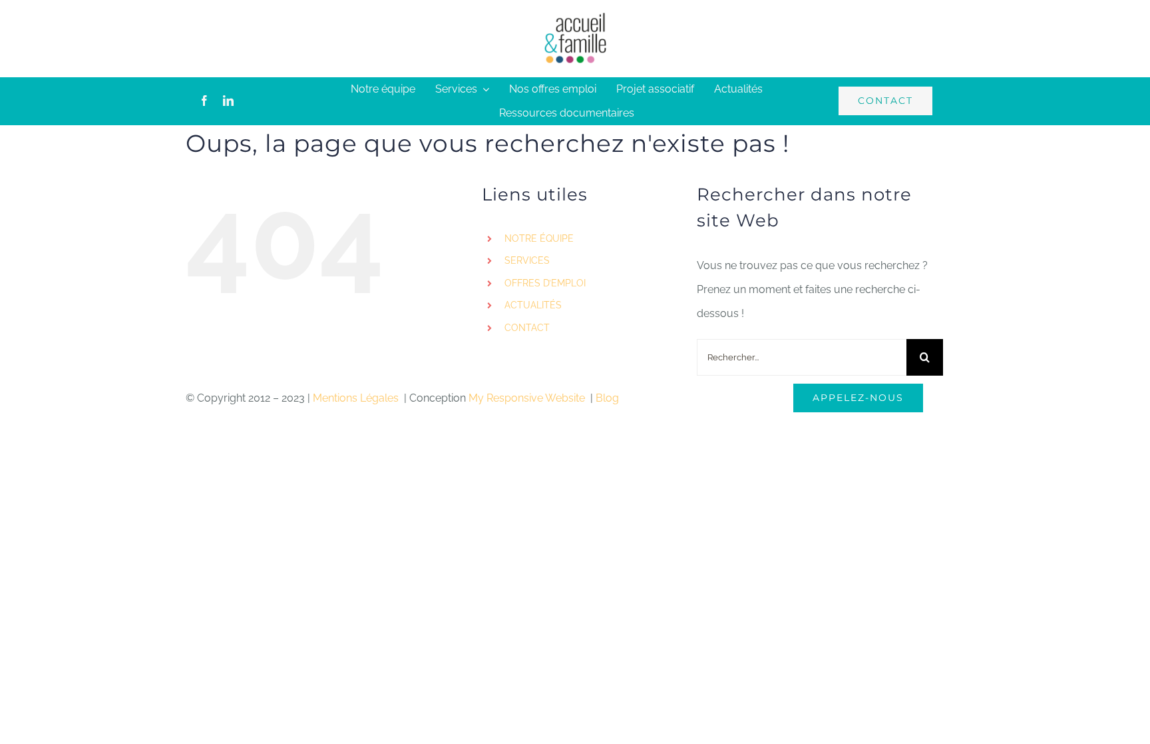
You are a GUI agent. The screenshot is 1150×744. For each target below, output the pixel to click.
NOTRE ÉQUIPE (539, 238)
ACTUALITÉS (533, 305)
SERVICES (527, 260)
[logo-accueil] (575, 16)
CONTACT (527, 327)
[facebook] (204, 100)
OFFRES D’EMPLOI (545, 283)
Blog (607, 398)
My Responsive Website (528, 398)
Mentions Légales (357, 398)
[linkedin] (228, 100)
